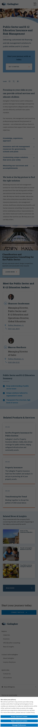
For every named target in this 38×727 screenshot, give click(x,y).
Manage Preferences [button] (19, 725)
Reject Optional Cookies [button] (19, 721)
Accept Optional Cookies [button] (19, 717)
